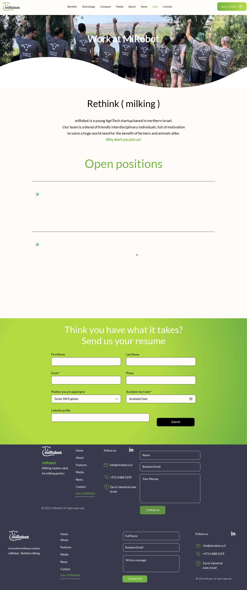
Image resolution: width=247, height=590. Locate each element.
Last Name (132, 354)
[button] (231, 6)
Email (54, 373)
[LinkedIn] (131, 450)
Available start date (139, 391)
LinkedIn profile (60, 410)
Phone (130, 373)
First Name (58, 354)
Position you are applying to (68, 391)
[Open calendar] (191, 399)
